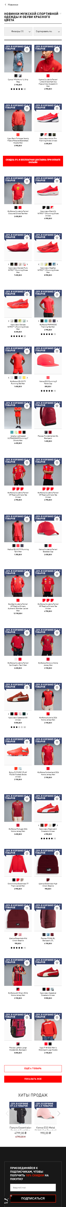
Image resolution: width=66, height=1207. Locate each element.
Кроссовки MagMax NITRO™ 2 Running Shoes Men (48, 270)
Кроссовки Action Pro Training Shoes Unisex (48, 139)
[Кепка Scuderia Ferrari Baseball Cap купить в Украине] (48, 528)
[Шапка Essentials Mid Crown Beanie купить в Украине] (18, 917)
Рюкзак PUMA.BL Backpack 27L (48, 939)
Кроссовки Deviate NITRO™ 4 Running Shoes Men (18, 326)
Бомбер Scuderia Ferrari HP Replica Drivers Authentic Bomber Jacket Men (18, 607)
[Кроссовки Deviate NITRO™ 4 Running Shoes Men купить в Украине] (18, 303)
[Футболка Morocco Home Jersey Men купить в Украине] (48, 642)
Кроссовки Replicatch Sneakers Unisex (48, 830)
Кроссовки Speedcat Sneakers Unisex (48, 994)
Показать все (33, 1079)
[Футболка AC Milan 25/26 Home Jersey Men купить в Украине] (18, 972)
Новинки (13, 4)
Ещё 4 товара (32, 1068)
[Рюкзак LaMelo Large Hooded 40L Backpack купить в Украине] (18, 1026)
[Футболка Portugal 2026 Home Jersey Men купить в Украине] (18, 808)
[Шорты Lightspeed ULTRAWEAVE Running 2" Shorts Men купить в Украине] (18, 415)
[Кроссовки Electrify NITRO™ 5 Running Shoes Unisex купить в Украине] (48, 190)
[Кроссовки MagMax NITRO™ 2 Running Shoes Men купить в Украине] (48, 247)
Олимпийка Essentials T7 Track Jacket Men (18, 884)
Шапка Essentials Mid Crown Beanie (18, 939)
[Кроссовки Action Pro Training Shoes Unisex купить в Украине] (48, 117)
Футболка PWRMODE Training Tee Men (48, 325)
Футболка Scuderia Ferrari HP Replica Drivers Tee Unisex (18, 494)
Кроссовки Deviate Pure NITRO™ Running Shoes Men (18, 270)
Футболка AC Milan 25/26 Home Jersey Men (18, 994)
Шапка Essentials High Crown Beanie (48, 884)
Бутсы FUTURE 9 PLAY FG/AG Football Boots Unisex (18, 774)
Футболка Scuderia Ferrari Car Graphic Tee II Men (18, 664)
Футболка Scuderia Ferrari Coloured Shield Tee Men (18, 212)
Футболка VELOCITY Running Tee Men (18, 382)
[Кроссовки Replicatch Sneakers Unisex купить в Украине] (48, 808)
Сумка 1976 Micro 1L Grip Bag (18, 80)
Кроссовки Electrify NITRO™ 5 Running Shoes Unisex (48, 213)
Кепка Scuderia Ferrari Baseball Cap (48, 550)
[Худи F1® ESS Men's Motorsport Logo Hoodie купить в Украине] (48, 1026)
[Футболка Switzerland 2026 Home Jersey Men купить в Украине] (48, 751)
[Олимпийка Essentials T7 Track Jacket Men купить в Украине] (18, 862)
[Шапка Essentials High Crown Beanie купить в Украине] (48, 862)
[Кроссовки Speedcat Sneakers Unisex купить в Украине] (48, 972)
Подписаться (33, 1198)
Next (27, 264)
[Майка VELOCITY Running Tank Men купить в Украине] (18, 528)
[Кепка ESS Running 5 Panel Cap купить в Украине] (48, 360)
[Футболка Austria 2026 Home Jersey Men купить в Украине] (48, 696)
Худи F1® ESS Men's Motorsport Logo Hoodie (48, 1048)
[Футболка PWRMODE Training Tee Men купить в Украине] (48, 303)
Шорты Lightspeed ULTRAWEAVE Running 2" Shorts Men (18, 438)
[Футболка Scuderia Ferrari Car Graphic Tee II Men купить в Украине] (18, 642)
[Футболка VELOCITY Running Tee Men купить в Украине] (18, 360)
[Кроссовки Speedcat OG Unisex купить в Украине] (18, 696)
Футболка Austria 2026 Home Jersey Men (48, 718)
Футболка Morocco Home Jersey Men (48, 664)
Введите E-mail (19, 1187)
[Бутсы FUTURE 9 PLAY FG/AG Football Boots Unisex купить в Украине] (18, 751)
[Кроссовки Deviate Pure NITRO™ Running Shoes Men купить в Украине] (18, 247)
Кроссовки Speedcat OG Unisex (17, 718)
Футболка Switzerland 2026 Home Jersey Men (48, 773)
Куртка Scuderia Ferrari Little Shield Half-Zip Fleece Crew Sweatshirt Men (48, 82)
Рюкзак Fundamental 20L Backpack (48, 437)
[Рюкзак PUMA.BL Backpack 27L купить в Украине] (48, 917)
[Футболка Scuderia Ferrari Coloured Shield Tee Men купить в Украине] (18, 190)
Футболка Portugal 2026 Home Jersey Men (18, 830)
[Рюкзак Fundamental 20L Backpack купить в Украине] (48, 415)
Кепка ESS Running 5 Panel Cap (48, 382)
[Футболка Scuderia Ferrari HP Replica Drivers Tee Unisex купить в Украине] (18, 471)
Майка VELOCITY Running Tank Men (18, 550)
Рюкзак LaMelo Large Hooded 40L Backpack (18, 1048)
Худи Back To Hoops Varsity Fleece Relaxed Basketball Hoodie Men (18, 140)
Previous (9, 264)
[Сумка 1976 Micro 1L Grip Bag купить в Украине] (18, 58)
